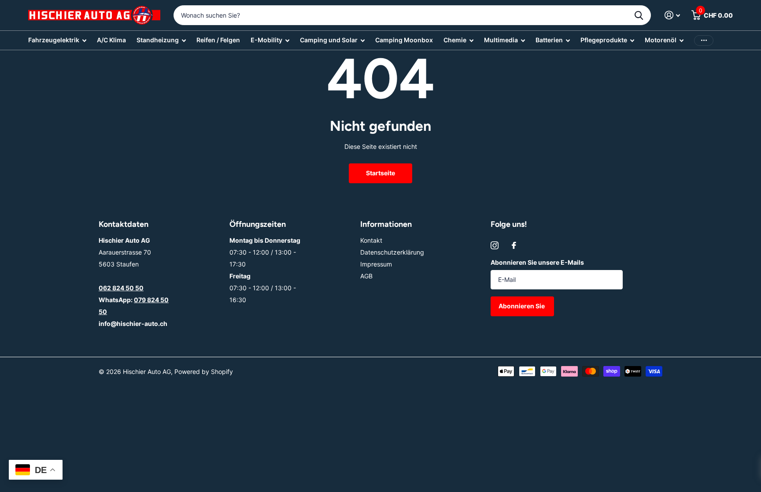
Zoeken (639, 15)
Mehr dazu (703, 40)
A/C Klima (111, 40)
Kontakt (371, 240)
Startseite (380, 173)
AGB (366, 276)
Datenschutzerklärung (392, 252)
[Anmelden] (672, 15)
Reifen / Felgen (218, 40)
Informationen (386, 224)
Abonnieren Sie (522, 306)
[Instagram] (495, 245)
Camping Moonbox (404, 40)
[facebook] (514, 245)
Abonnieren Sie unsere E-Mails (537, 262)
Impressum (376, 264)
